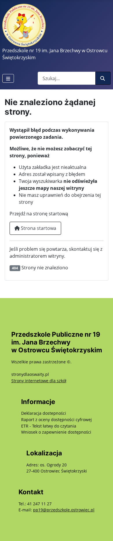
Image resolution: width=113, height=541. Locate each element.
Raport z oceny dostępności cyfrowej (56, 419)
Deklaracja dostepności (43, 413)
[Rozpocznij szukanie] (103, 78)
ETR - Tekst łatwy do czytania (48, 426)
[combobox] (67, 78)
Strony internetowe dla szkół (38, 380)
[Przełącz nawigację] (8, 78)
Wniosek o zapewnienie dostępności (56, 432)
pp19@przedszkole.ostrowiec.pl (63, 510)
